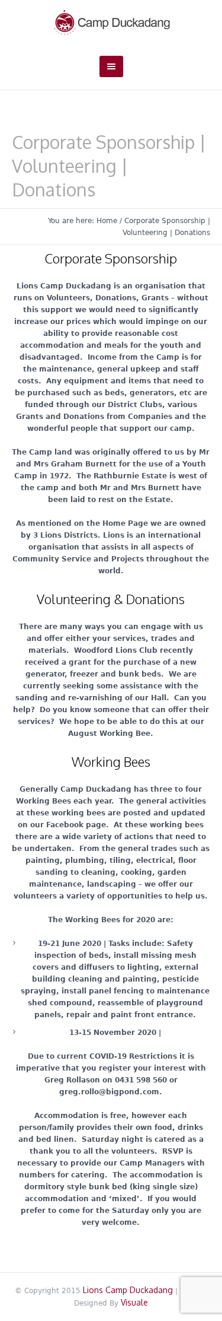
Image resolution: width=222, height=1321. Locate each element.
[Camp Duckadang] (111, 22)
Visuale (134, 1302)
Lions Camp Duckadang (128, 1290)
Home (106, 221)
